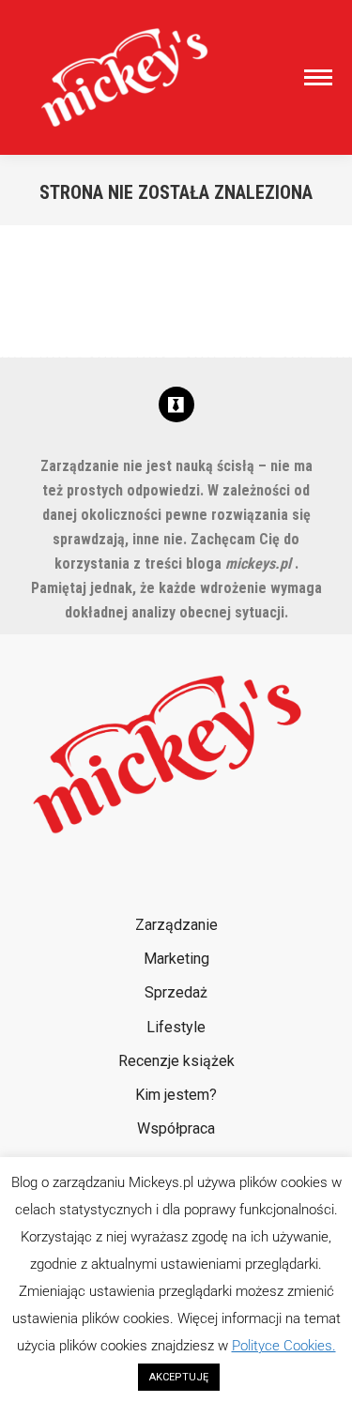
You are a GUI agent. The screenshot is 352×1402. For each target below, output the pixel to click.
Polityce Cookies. (284, 1345)
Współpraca (176, 1128)
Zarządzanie (176, 925)
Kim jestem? (176, 1095)
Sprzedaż (176, 992)
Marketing (176, 959)
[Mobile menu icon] (313, 77)
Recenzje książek (176, 1061)
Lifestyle (176, 1027)
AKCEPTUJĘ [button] (178, 1377)
